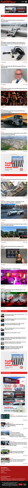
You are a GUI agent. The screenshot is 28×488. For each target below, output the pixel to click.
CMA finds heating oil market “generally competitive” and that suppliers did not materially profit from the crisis (14, 347)
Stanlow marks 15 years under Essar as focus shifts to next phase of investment (14, 134)
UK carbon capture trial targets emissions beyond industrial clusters (13, 180)
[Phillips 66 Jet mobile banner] (14, 163)
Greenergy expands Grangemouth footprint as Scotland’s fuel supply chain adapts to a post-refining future (18, 434)
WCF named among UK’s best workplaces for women (12, 247)
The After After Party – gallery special (10, 268)
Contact (2, 471)
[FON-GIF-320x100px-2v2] (14, 401)
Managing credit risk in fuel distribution (16, 425)
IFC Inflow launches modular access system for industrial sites (13, 21)
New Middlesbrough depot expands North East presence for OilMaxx (13, 111)
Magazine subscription (6, 470)
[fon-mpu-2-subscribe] (16, 9)
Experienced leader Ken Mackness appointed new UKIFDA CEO (13, 67)
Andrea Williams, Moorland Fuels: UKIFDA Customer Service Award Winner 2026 (18, 444)
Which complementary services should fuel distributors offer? (15, 329)
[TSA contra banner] (14, 380)
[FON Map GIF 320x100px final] (14, 409)
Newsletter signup (5, 469)
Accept (20, 484)
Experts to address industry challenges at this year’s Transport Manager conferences (12, 202)
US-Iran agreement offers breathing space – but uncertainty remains (13, 290)
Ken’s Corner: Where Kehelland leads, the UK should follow (17, 460)
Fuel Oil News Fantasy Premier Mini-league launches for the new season (14, 89)
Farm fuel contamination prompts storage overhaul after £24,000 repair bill (14, 224)
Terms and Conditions (5, 476)
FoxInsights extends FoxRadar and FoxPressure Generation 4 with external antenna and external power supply (13, 44)
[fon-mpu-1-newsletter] (14, 387)
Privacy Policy (4, 477)
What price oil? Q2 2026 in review (18, 416)
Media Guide (3, 472)
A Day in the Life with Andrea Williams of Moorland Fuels (17, 452)
